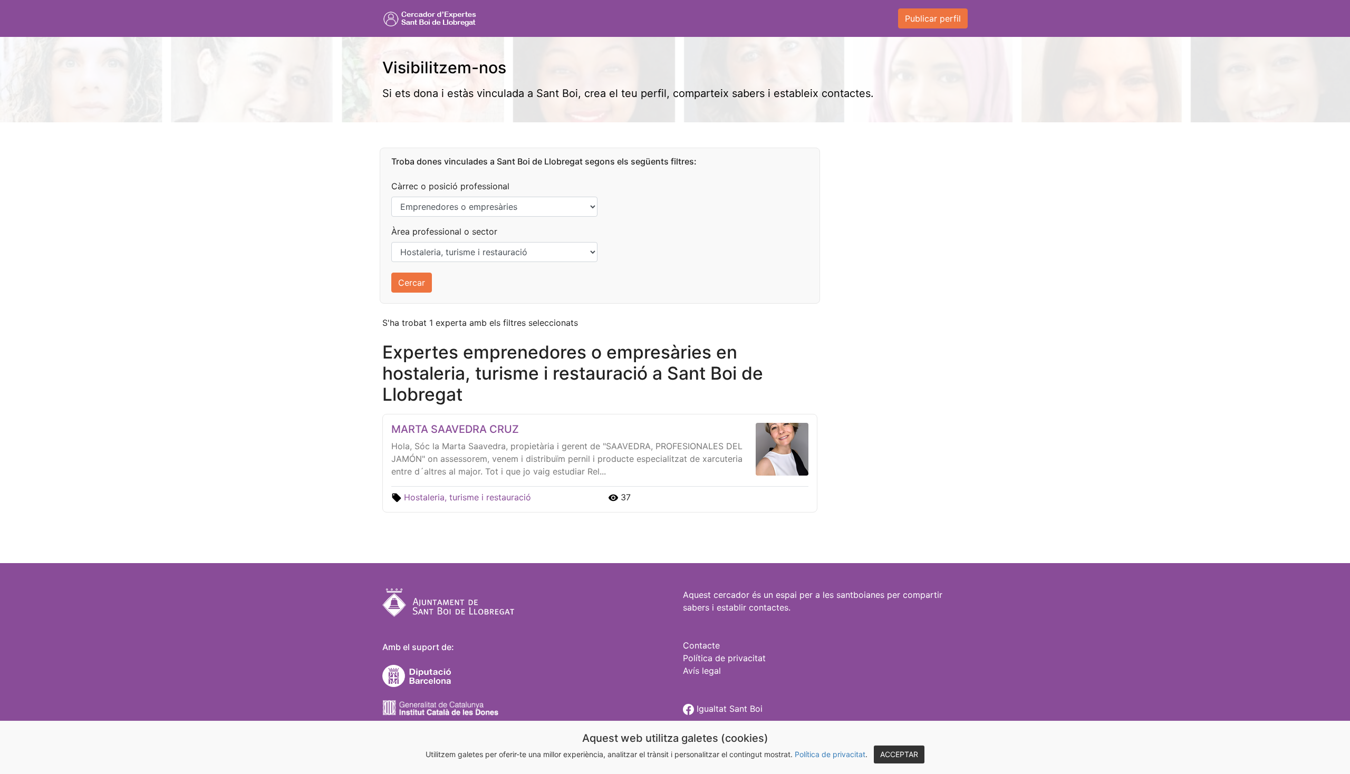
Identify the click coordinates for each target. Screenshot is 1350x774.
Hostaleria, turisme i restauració (467, 497)
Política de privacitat (830, 754)
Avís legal (702, 670)
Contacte (701, 645)
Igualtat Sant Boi (728, 708)
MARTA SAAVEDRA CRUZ (455, 429)
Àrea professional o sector (444, 231)
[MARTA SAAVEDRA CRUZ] (779, 448)
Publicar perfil (933, 18)
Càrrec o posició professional (450, 186)
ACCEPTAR (899, 754)
